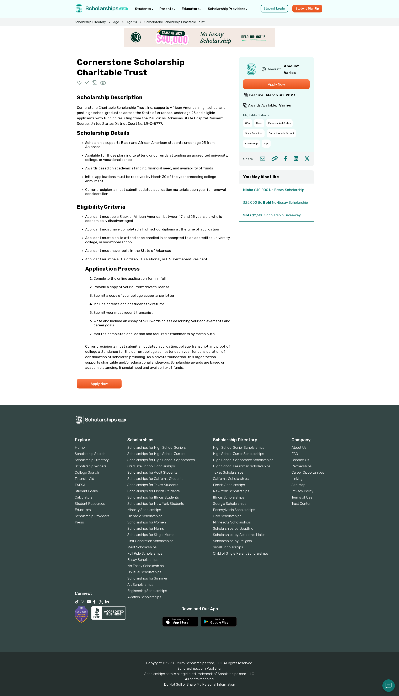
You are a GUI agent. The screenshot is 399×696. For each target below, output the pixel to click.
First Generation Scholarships (150, 541)
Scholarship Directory (90, 22)
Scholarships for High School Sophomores (161, 460)
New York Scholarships (231, 491)
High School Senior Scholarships (238, 447)
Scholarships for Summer (147, 578)
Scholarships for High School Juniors (156, 454)
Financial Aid (84, 479)
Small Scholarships (228, 547)
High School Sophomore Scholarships (243, 460)
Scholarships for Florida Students (153, 491)
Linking (297, 479)
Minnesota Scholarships (232, 522)
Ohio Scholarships (227, 516)
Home (80, 447)
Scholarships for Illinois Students (153, 497)
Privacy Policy (302, 491)
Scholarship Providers (227, 9)
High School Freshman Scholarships (242, 466)
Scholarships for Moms (145, 528)
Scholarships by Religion (232, 541)
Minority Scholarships (144, 510)
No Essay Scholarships (145, 566)
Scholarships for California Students (155, 479)
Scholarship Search (90, 454)
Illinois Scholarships (228, 497)
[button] (79, 82)
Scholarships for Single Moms (150, 535)
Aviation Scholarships (144, 597)
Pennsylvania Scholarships (234, 510)
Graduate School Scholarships (151, 466)
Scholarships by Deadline (233, 528)
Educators (191, 9)
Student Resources (90, 503)
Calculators (83, 497)
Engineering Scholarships (147, 591)
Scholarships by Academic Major (239, 535)
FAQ (295, 454)
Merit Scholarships (142, 547)
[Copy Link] (274, 158)
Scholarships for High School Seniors (156, 447)
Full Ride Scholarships (144, 553)
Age (116, 22)
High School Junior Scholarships (238, 454)
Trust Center (301, 503)
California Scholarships (231, 479)
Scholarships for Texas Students (152, 485)
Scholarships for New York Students (155, 503)
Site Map (298, 485)
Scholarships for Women (146, 522)
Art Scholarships (140, 584)
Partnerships (302, 466)
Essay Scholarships (142, 560)
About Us (299, 447)
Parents (166, 9)
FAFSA (80, 485)
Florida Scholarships (229, 485)
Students (143, 9)
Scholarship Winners (90, 466)
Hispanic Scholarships (145, 516)
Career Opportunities (308, 472)
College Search (87, 472)
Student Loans (86, 491)
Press (79, 522)
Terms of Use (302, 497)
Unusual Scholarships (144, 572)
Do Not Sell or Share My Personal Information (199, 684)
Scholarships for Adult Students (152, 472)
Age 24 (132, 22)
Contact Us (300, 460)
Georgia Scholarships (229, 503)
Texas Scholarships (228, 472)
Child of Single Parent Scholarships (240, 553)
